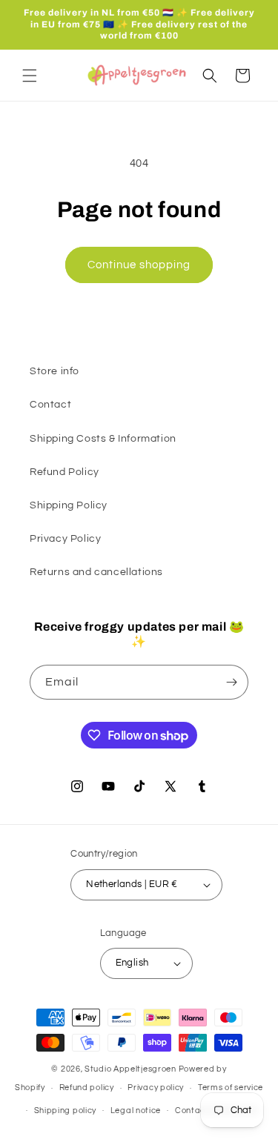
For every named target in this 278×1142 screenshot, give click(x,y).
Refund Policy (64, 472)
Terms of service (230, 1087)
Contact (50, 404)
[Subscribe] (231, 682)
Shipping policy (65, 1110)
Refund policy (86, 1087)
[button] (29, 75)
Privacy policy (156, 1087)
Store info (54, 371)
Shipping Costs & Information (103, 439)
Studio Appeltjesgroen (130, 1069)
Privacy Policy (65, 539)
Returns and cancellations (96, 572)
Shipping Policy (68, 505)
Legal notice (135, 1110)
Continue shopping (139, 264)
